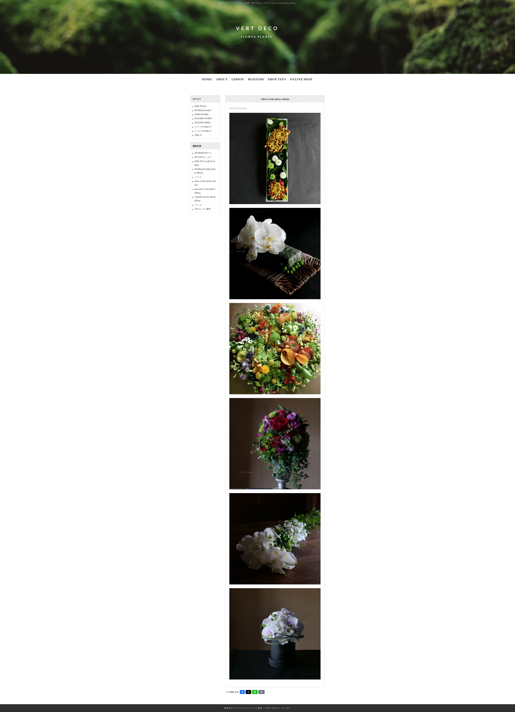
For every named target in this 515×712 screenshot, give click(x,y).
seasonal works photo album (204, 191)
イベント (198, 177)
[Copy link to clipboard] (261, 692)
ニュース (198, 204)
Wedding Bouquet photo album (205, 171)
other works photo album (205, 183)
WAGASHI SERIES (202, 122)
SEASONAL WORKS (203, 118)
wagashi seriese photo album (205, 198)
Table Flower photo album (204, 163)
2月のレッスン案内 (202, 208)
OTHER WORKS (201, 114)
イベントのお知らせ (202, 126)
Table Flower (200, 106)
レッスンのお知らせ (202, 130)
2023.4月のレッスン (202, 157)
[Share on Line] (255, 692)
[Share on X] (248, 692)
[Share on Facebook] (242, 692)
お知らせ (198, 135)
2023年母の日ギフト (203, 152)
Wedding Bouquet (202, 110)
